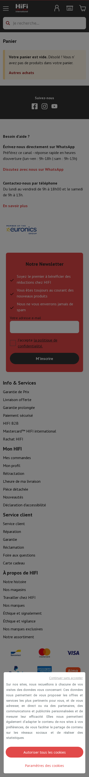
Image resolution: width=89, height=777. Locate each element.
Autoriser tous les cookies (44, 752)
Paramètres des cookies (44, 765)
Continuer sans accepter (66, 678)
